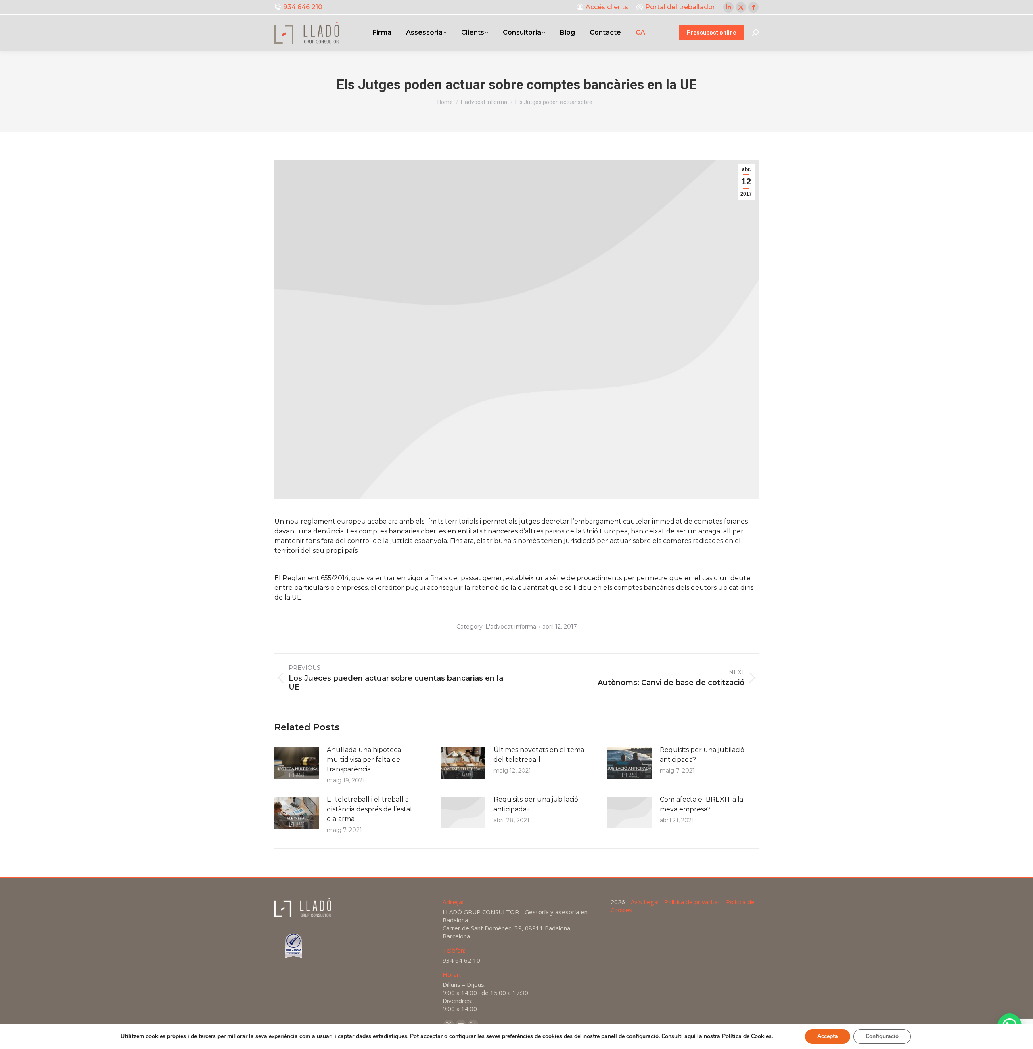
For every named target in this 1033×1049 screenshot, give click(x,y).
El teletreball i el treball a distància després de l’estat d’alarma (370, 809)
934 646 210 (302, 7)
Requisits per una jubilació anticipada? (702, 754)
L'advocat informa (510, 626)
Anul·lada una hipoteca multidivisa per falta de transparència (364, 759)
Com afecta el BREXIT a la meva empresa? (701, 804)
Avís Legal (645, 902)
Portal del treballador (680, 7)
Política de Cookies (747, 1036)
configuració (642, 1036)
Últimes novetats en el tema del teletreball (538, 754)
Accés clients (607, 7)
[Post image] (296, 763)
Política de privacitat (692, 902)
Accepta (827, 1036)
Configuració (882, 1036)
